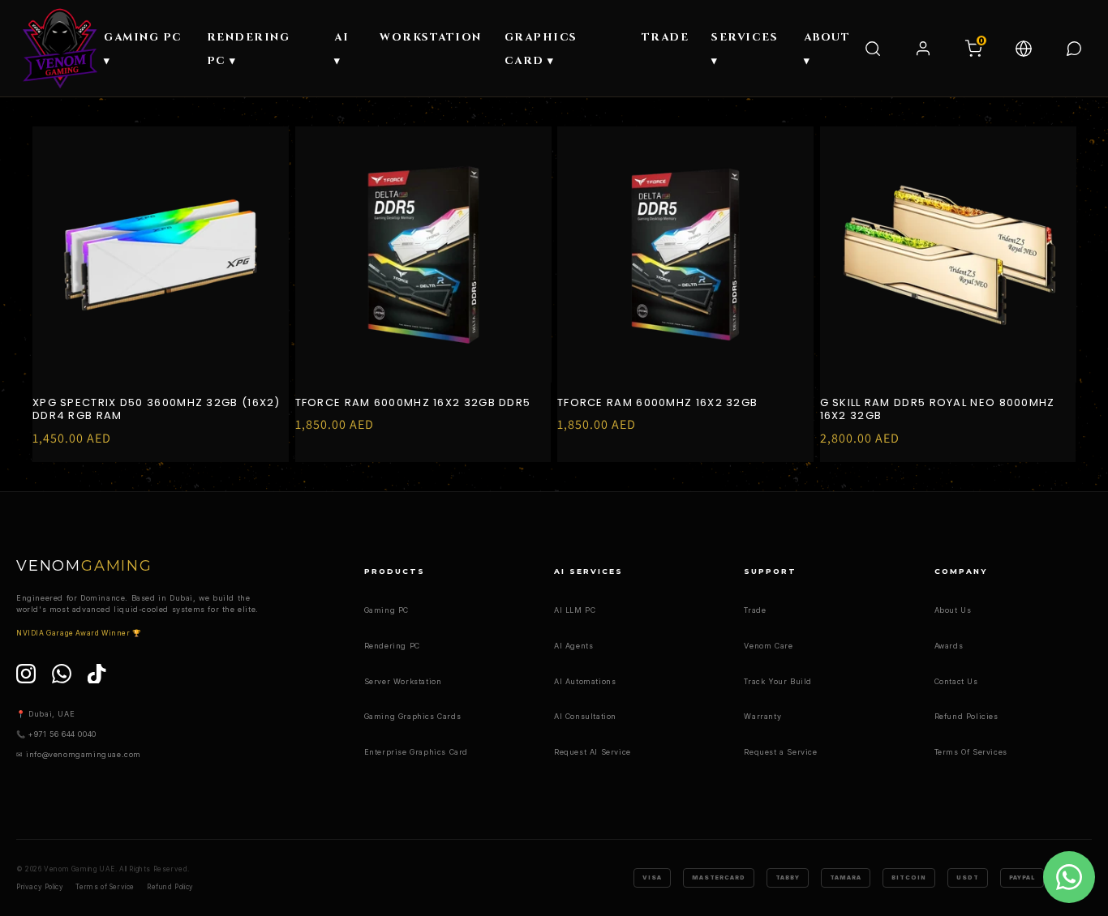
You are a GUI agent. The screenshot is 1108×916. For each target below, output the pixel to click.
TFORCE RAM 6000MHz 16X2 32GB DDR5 (413, 403)
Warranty (762, 716)
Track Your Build (778, 681)
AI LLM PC (574, 610)
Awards (949, 645)
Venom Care (768, 645)
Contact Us (956, 681)
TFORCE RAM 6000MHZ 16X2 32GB (657, 403)
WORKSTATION (431, 37)
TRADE (665, 37)
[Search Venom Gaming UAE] (873, 48)
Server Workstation (403, 681)
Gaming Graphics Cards (413, 716)
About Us (953, 610)
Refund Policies (966, 716)
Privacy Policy (39, 887)
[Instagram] (26, 673)
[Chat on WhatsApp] (1074, 48)
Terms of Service (105, 887)
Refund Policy (170, 887)
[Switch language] (1023, 48)
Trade (755, 610)
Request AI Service (592, 751)
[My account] (923, 48)
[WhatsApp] (61, 673)
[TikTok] (97, 673)
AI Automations (585, 681)
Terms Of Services (970, 751)
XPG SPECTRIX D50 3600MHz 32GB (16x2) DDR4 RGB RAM (156, 410)
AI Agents (573, 645)
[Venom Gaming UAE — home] (60, 48)
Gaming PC (386, 610)
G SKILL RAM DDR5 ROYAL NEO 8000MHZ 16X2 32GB (937, 410)
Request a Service (780, 751)
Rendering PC (392, 645)
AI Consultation (585, 716)
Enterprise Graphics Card (416, 751)
